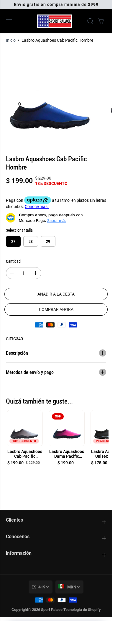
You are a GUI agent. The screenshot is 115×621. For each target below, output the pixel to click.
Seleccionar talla (19, 230)
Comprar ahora (56, 309)
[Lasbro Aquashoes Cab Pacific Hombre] (24, 428)
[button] (9, 21)
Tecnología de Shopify (82, 609)
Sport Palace (52, 609)
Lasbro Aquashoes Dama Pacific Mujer (66, 454)
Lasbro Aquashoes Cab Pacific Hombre (24, 454)
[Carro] (101, 21)
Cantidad (13, 261)
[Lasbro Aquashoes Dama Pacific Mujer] (66, 428)
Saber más (56, 220)
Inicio (11, 40)
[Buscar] (90, 21)
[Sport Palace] (54, 21)
